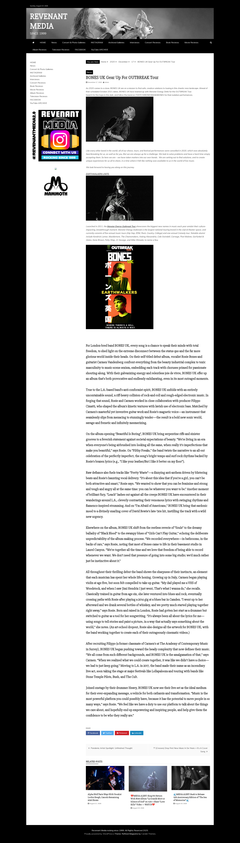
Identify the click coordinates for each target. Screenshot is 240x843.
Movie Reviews (191, 42)
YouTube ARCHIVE (99, 49)
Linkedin (138, 733)
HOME (43, 42)
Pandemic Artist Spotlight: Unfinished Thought (111, 748)
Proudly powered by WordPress (98, 834)
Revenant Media (48, 21)
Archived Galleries (116, 42)
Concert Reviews (152, 42)
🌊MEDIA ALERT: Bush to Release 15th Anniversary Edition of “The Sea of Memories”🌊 (190, 797)
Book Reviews (172, 42)
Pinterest (122, 733)
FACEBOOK (80, 49)
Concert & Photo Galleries (73, 42)
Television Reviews (60, 49)
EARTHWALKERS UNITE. (97, 174)
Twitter (108, 733)
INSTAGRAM (97, 42)
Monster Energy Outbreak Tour (121, 226)
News (54, 42)
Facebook (93, 733)
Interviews (134, 42)
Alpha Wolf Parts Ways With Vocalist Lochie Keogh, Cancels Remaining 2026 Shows (105, 797)
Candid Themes (148, 834)
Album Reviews (39, 49)
